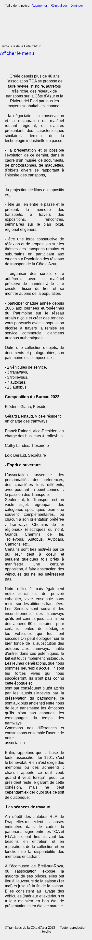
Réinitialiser (59, 5)
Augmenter (39, 5)
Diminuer (76, 5)
